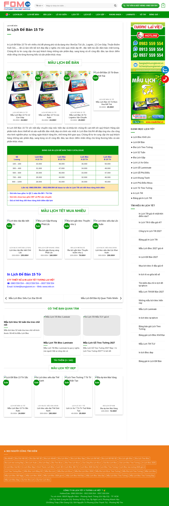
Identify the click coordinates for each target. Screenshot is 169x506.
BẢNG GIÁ (153, 15)
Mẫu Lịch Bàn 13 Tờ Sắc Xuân (18, 409)
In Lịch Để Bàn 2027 (148, 257)
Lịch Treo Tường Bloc (13, 471)
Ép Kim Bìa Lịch (28, 480)
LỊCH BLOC (17, 15)
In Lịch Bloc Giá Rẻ (12, 467)
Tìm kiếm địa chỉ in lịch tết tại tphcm (151, 284)
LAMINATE (130, 15)
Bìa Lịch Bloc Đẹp (78, 458)
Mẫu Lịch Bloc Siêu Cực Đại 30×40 (25, 298)
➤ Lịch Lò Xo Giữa (139, 162)
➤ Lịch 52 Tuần (138, 152)
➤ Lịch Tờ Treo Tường (141, 188)
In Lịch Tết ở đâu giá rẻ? (150, 222)
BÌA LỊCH (47, 15)
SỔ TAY (143, 15)
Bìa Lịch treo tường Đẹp (14, 463)
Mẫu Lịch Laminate (148, 309)
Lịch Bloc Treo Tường (109, 467)
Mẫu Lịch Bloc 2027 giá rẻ (151, 248)
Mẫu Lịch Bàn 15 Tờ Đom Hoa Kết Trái (106, 103)
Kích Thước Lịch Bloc (45, 467)
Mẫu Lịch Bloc (150, 471)
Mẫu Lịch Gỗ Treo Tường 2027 (99, 343)
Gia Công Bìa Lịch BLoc (92, 463)
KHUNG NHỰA (115, 15)
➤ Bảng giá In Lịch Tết (141, 198)
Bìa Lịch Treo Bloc (142, 458)
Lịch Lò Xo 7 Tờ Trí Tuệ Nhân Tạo (78, 409)
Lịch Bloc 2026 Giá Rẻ (89, 467)
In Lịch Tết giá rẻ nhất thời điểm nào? (151, 215)
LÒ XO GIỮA (61, 15)
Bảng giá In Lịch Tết (148, 240)
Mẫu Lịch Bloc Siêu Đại (95, 476)
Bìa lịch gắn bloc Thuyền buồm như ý (77, 251)
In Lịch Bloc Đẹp (28, 467)
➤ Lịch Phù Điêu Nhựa (141, 183)
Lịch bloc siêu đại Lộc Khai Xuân (106, 251)
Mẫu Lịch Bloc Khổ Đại (75, 476)
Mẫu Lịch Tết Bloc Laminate (58, 343)
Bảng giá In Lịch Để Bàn (150, 361)
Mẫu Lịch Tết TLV (147, 344)
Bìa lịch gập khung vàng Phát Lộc (49, 251)
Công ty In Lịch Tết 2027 (150, 231)
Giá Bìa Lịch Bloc (110, 463)
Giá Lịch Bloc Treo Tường (129, 463)
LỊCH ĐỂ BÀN (33, 15)
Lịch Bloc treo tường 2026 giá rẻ (132, 467)
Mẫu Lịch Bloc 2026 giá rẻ (54, 476)
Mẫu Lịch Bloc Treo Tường (117, 476)
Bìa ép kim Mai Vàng (109, 408)
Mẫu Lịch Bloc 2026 (33, 476)
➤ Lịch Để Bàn (138, 142)
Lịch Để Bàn (12, 25)
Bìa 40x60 (9, 458)
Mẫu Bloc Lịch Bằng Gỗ (33, 471)
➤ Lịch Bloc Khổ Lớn (141, 137)
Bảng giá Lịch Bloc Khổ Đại (152, 335)
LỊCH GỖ (87, 15)
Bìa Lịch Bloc (63, 458)
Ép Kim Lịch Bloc (43, 480)
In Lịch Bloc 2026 (148, 463)
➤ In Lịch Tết (137, 193)
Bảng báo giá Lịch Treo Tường (150, 327)
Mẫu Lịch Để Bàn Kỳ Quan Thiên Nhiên (100, 298)
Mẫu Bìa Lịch (50, 471)
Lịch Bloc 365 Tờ (71, 467)
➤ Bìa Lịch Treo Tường (142, 147)
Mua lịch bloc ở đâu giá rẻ (151, 266)
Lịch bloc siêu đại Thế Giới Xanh (48, 409)
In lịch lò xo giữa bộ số (149, 274)
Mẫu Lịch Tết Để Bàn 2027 (151, 292)
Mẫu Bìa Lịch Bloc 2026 (84, 471)
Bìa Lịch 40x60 (50, 458)
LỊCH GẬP (100, 15)
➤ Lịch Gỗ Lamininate (141, 168)
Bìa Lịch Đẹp (44, 463)
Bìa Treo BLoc (57, 463)
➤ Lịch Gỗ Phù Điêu (140, 173)
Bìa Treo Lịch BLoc (72, 463)
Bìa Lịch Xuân (31, 463)
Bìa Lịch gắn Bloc (126, 458)
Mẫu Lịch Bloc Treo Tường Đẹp (142, 476)
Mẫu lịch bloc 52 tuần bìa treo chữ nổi (22, 323)
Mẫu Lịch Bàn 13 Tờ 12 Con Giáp (20, 116)
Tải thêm (63, 360)
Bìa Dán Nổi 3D (36, 458)
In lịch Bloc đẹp (146, 352)
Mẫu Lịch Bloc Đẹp (12, 480)
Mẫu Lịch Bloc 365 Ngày (14, 476)
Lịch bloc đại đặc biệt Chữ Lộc (20, 251)
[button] (163, 5)
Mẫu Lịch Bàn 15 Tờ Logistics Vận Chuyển (78, 116)
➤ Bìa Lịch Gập (138, 157)
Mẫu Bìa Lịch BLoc (65, 471)
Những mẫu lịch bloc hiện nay (151, 301)
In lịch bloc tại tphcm (148, 318)
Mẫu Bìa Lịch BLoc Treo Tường (108, 471)
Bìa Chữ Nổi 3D (21, 458)
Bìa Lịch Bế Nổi (93, 458)
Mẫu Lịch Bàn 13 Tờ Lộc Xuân (49, 116)
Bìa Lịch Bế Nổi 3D (109, 458)
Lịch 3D (60, 467)
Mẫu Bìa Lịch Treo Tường (132, 471)
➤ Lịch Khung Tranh (140, 178)
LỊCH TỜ (75, 15)
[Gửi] (115, 5)
